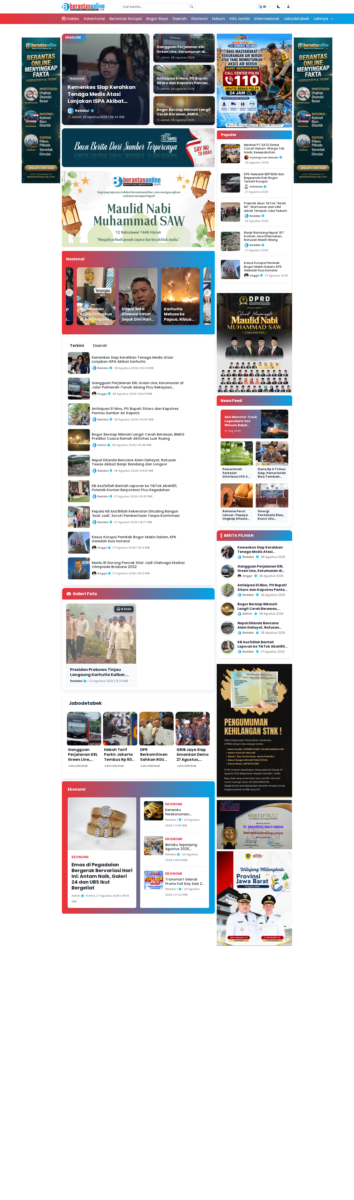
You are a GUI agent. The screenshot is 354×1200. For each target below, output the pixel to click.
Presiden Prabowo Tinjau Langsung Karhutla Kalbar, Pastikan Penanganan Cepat (100, 674)
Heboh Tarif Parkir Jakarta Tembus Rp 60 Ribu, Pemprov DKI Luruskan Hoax (118, 762)
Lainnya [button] (321, 18)
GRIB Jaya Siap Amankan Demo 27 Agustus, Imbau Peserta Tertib (193, 759)
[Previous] (69, 292)
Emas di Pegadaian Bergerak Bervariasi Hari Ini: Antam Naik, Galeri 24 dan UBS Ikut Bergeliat (102, 876)
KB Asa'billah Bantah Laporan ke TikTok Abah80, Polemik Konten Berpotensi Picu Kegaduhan (261, 649)
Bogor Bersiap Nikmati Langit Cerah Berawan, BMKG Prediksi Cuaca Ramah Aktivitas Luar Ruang (262, 611)
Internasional (266, 18)
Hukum (218, 18)
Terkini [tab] (77, 345)
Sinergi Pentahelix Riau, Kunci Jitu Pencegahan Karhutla (271, 518)
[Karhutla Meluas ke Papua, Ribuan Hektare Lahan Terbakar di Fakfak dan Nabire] (170, 296)
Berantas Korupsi (125, 18)
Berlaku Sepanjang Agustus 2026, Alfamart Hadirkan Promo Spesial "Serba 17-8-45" (183, 847)
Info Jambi (239, 18)
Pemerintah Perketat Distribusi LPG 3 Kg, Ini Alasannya (237, 474)
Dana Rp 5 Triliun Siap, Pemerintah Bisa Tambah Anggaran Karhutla (272, 476)
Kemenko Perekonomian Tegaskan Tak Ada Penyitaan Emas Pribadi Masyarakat (182, 812)
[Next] (207, 292)
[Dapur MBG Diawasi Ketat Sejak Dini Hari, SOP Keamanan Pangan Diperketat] (128, 296)
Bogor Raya (157, 18)
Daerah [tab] (100, 345)
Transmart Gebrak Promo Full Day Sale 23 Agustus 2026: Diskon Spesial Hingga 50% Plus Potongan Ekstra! (184, 881)
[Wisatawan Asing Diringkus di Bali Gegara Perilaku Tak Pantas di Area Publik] (86, 296)
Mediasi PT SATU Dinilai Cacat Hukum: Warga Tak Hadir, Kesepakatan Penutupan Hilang (264, 150)
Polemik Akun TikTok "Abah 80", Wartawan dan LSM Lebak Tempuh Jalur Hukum (265, 207)
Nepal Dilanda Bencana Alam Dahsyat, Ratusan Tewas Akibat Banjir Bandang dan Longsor (258, 630)
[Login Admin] (288, 7)
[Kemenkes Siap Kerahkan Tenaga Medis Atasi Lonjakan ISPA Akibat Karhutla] (228, 552)
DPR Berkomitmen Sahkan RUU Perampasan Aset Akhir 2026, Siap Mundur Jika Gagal (155, 764)
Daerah (179, 18)
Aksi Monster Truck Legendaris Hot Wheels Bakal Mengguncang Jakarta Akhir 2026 (240, 425)
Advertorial (94, 18)
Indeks (73, 18)
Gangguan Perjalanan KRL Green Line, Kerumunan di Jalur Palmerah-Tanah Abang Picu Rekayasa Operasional (83, 769)
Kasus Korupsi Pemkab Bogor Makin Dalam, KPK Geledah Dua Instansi (263, 266)
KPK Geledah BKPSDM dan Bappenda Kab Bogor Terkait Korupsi (264, 178)
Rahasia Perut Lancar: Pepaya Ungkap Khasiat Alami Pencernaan (236, 518)
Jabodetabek (296, 18)
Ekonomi (199, 18)
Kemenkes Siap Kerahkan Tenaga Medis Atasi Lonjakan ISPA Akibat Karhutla (260, 554)
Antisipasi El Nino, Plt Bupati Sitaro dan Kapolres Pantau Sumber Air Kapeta (262, 589)
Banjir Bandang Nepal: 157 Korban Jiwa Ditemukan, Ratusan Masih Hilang (264, 236)
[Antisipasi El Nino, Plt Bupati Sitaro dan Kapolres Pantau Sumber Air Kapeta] (228, 590)
